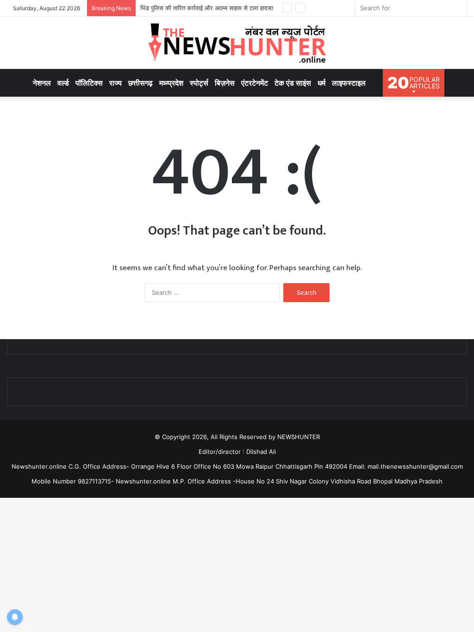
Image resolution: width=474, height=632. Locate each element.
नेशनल (42, 82)
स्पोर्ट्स (199, 82)
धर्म (321, 82)
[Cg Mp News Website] (237, 43)
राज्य (115, 82)
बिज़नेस (225, 82)
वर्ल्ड (63, 82)
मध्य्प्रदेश (171, 82)
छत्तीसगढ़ (140, 82)
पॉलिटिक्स (89, 82)
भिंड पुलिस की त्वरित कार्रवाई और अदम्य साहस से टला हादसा (206, 8)
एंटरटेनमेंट (254, 82)
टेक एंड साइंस (292, 82)
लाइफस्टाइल (349, 82)
